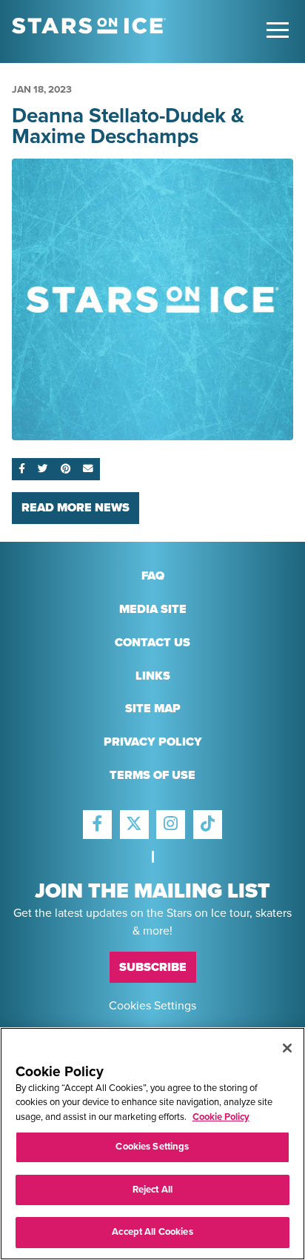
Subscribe (153, 967)
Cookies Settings (152, 1005)
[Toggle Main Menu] (277, 30)
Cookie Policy (220, 1117)
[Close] (287, 1048)
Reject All (152, 1190)
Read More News (75, 507)
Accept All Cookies (152, 1232)
